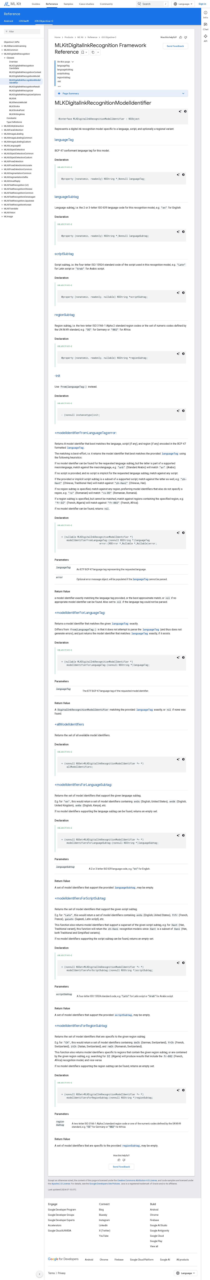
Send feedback (175, 46)
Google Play (156, 1241)
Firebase (154, 1220)
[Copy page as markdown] (93, 52)
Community (106, 3)
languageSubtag (67, 197)
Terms (51, 1273)
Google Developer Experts (61, 1220)
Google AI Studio (158, 1225)
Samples (68, 3)
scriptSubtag (64, 254)
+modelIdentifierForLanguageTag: (80, 613)
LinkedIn (103, 1225)
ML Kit (15, 4)
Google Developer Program (62, 1209)
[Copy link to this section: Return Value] (73, 592)
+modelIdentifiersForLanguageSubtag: (83, 785)
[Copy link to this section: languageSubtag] (82, 197)
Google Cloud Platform (142, 1259)
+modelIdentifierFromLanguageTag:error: (85, 433)
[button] (21, 46)
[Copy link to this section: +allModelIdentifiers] (87, 725)
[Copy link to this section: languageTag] (76, 140)
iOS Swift (24, 21)
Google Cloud (157, 1236)
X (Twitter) (104, 1230)
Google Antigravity (159, 1230)
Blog (101, 1209)
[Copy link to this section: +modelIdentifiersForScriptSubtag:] (109, 899)
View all (154, 1246)
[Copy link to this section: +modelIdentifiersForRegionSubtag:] (110, 1026)
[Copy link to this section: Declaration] (72, 160)
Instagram (104, 1220)
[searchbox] (22, 31)
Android (8, 21)
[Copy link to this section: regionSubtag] (77, 315)
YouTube (103, 1236)
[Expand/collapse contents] (73, 62)
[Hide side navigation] (39, 1274)
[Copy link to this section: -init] (63, 376)
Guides (36, 3)
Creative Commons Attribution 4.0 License (137, 1180)
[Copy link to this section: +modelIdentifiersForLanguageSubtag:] (115, 785)
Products (69, 37)
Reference (52, 3)
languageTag (64, 140)
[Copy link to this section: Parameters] (72, 560)
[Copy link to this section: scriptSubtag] (77, 254)
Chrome (154, 1215)
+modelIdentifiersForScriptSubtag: (80, 898)
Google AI (165, 1259)
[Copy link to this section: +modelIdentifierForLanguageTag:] (108, 613)
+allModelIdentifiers (69, 724)
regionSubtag (64, 315)
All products (183, 1259)
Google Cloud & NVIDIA (59, 1230)
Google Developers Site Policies (104, 1183)
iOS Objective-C (44, 21)
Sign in (202, 4)
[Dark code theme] (185, 111)
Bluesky (103, 1215)
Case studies (86, 3)
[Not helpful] (185, 37)
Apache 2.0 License (61, 1183)
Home (57, 37)
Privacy (61, 1273)
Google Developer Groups (61, 1215)
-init (57, 376)
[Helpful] (180, 37)
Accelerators (54, 1225)
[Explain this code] (180, 111)
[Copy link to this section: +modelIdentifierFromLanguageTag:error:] (119, 433)
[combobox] (152, 4)
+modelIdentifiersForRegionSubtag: (81, 1026)
